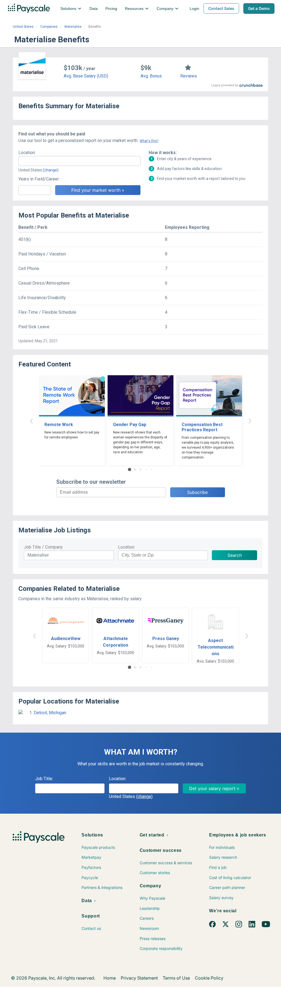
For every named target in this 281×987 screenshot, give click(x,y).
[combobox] (79, 161)
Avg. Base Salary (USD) (86, 76)
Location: (27, 152)
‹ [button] (31, 420)
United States (23, 27)
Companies (49, 27)
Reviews (188, 76)
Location (126, 547)
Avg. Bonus (151, 76)
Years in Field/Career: (39, 179)
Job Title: (44, 778)
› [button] (250, 420)
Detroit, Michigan (50, 712)
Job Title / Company (43, 547)
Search (234, 555)
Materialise (73, 27)
